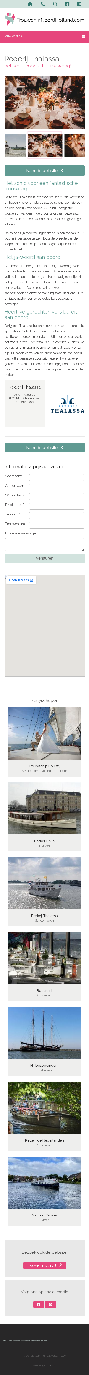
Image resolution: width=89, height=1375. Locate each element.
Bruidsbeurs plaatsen (11, 1340)
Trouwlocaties (12, 36)
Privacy (44, 1340)
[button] (44, 145)
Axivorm (51, 1365)
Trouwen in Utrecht (42, 1265)
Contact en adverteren (30, 1340)
